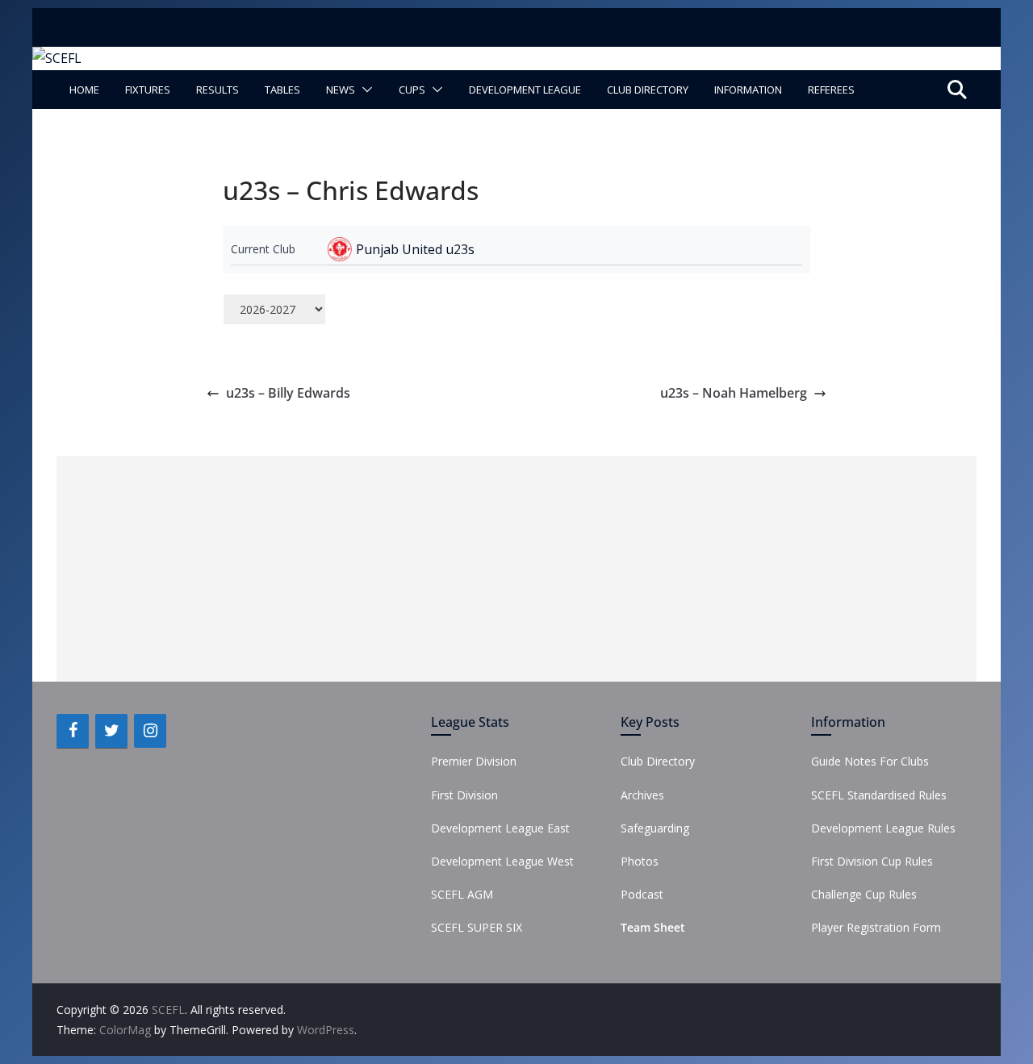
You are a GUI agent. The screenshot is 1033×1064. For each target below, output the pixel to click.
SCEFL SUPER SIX (476, 927)
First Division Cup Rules (872, 861)
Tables (282, 89)
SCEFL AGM (462, 894)
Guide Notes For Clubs (870, 761)
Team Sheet (653, 927)
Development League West (502, 861)
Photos (640, 861)
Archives (642, 795)
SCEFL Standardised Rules (879, 795)
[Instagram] (150, 731)
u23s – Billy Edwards (288, 393)
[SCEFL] (57, 58)
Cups (412, 89)
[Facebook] (72, 731)
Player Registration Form (876, 927)
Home (84, 89)
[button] (364, 89)
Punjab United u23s (415, 249)
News (340, 89)
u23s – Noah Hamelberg (733, 393)
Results (217, 89)
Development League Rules (883, 828)
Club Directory (647, 89)
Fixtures (147, 89)
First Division (464, 795)
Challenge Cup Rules (864, 894)
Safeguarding (655, 828)
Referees (831, 89)
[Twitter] (111, 731)
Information (748, 89)
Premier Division (473, 761)
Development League (525, 89)
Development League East (500, 828)
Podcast (642, 894)
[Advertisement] (516, 569)
